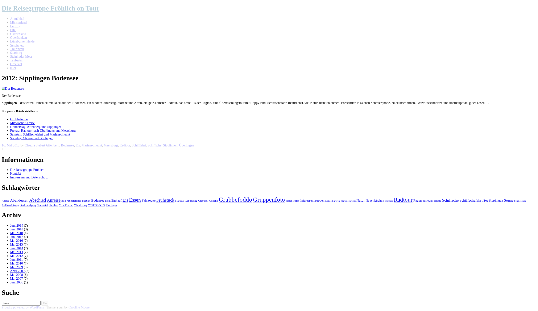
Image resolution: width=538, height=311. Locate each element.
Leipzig (15, 26)
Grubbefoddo (19, 119)
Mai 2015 (16, 244)
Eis (78, 145)
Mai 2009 (16, 267)
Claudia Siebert (35, 145)
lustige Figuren (332, 201)
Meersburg (111, 145)
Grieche (213, 200)
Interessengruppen (312, 200)
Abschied (37, 200)
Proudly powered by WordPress (23, 307)
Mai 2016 (16, 240)
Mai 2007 (16, 278)
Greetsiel (16, 64)
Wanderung (80, 205)
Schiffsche (154, 145)
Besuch (86, 200)
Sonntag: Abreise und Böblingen (31, 138)
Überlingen (186, 145)
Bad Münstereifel (71, 200)
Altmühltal (17, 18)
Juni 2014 (16, 248)
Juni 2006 (16, 282)
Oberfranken (18, 37)
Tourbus (53, 205)
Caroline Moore (79, 307)
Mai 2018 (16, 233)
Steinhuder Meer (21, 56)
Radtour (125, 145)
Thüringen (17, 49)
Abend (5, 200)
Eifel (13, 30)
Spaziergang (520, 201)
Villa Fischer (66, 205)
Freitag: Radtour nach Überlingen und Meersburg (43, 130)
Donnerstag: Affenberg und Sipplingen (36, 127)
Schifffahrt (139, 145)
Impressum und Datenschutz (29, 177)
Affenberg (52, 145)
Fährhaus (179, 201)
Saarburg (16, 52)
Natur (360, 200)
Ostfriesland (18, 34)
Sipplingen (17, 45)
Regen (417, 200)
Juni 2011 (16, 259)
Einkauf (116, 200)
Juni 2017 (16, 237)
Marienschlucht (92, 145)
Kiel (13, 68)
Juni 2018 (16, 229)
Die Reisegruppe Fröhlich (27, 169)
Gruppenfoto (269, 199)
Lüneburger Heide (22, 41)
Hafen (289, 200)
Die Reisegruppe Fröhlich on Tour (50, 8)
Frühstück (165, 200)
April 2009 (17, 271)
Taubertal (16, 60)
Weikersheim (96, 205)
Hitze (296, 200)
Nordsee (389, 201)
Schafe (437, 200)
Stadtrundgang (28, 205)
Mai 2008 (16, 274)
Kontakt (15, 173)
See (485, 200)
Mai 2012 (16, 256)
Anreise (54, 200)
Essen (135, 200)
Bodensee (67, 145)
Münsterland (18, 22)
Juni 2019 (16, 225)
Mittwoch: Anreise (22, 123)
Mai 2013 (16, 252)
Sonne (508, 200)
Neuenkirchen (375, 200)
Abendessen (19, 200)
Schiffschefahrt (471, 200)
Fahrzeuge (149, 200)
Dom (108, 200)
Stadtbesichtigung (10, 205)
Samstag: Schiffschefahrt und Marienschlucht (40, 134)
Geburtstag (191, 200)
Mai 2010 (16, 263)
